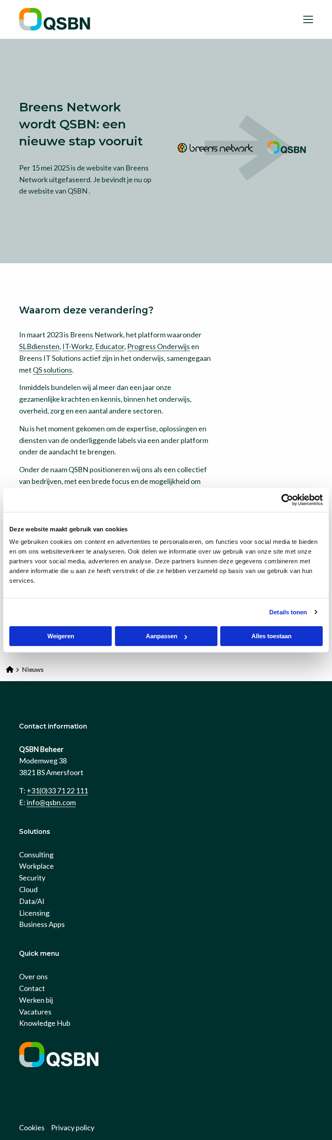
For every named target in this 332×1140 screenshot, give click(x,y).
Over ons (33, 976)
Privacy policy (72, 1127)
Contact (32, 988)
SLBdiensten (39, 346)
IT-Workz (77, 346)
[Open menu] (305, 19)
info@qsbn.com (51, 802)
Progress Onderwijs (158, 346)
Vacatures (35, 1011)
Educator (109, 346)
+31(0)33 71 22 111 (57, 790)
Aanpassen (161, 636)
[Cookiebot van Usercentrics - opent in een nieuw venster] (287, 500)
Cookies (32, 1127)
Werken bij (36, 999)
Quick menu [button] (39, 953)
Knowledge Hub (44, 1023)
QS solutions (52, 369)
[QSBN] (59, 19)
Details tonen (288, 612)
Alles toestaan (271, 636)
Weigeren (60, 636)
